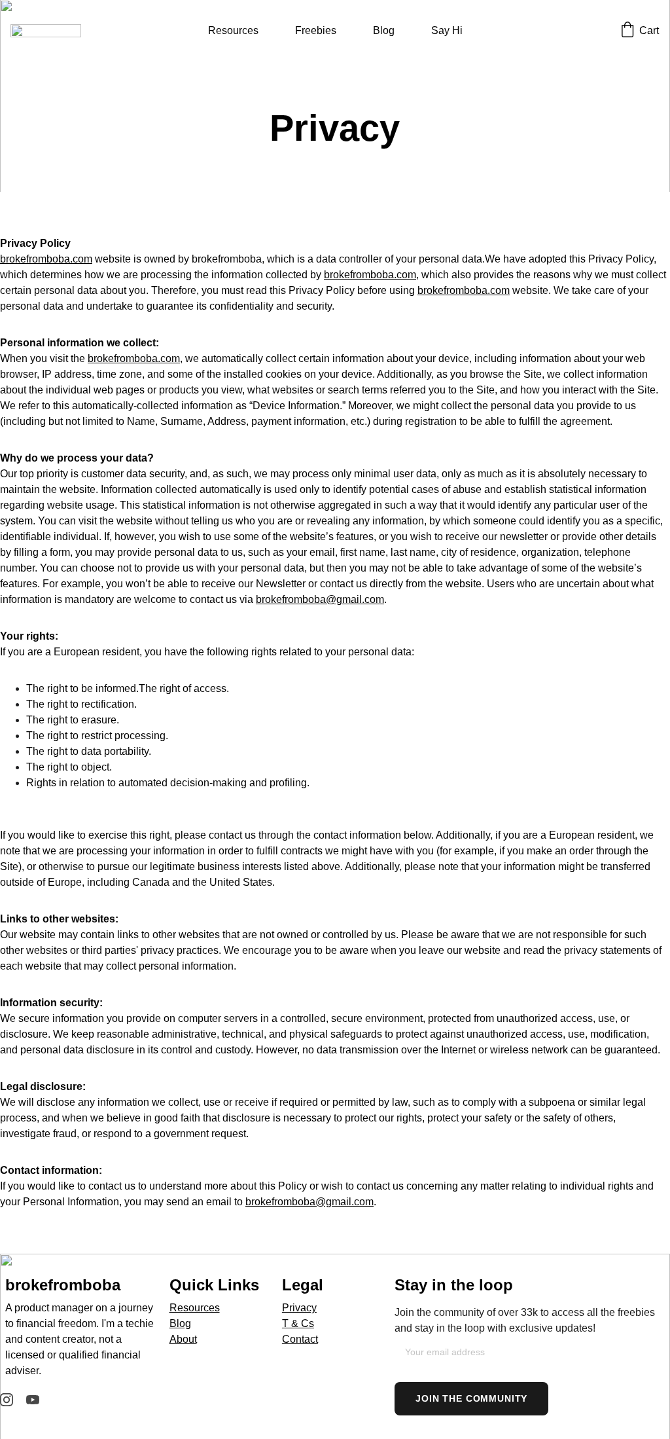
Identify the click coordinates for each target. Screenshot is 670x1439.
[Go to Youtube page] (32, 1399)
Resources (233, 30)
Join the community (471, 1398)
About (183, 1339)
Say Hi (447, 30)
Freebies (315, 30)
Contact (300, 1339)
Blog (384, 30)
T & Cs (298, 1323)
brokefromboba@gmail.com (320, 599)
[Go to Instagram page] (6, 1399)
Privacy (299, 1307)
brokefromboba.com (46, 258)
